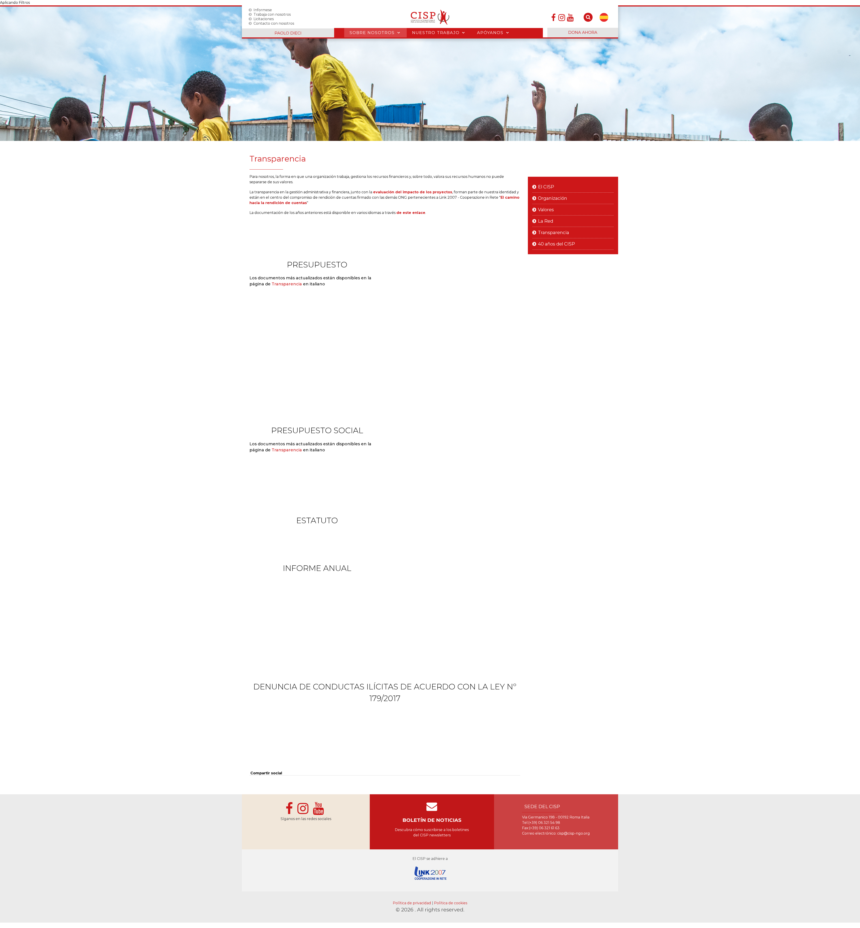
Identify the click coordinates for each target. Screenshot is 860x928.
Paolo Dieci (288, 33)
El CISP (546, 186)
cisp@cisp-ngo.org (573, 833)
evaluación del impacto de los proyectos (412, 192)
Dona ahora (582, 32)
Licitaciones (264, 19)
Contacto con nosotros (274, 23)
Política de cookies (450, 903)
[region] (430, 73)
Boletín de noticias (431, 820)
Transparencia (287, 284)
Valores (546, 209)
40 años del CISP (556, 244)
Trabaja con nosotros (272, 14)
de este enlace (410, 213)
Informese (263, 10)
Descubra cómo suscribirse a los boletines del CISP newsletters (432, 832)
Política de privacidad (412, 903)
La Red (545, 221)
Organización (552, 198)
